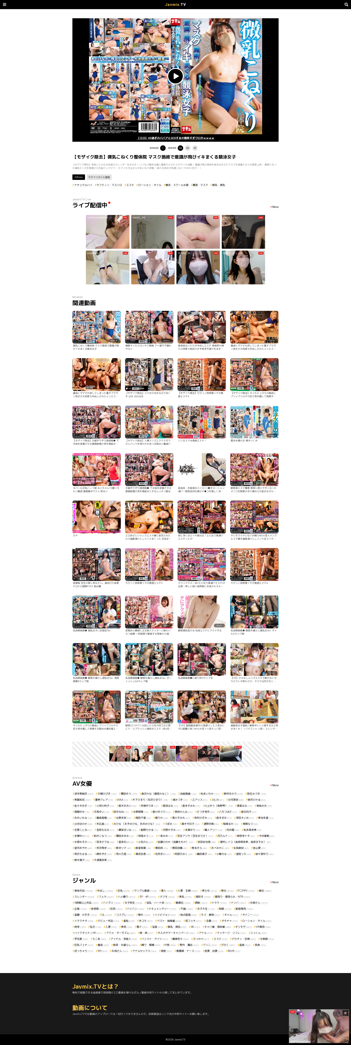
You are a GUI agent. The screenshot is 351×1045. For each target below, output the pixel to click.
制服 (225, 908)
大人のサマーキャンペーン (176, 933)
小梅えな (224, 854)
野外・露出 (189, 945)
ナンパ (238, 902)
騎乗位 (183, 902)
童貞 (103, 945)
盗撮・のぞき (85, 914)
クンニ (210, 945)
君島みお (264, 805)
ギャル (231, 914)
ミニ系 (99, 939)
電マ (142, 926)
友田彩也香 (207, 842)
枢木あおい (128, 805)
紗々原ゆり (264, 854)
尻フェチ (193, 920)
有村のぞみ (203, 817)
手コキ (146, 920)
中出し (105, 890)
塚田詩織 (180, 848)
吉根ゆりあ (150, 805)
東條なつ (250, 823)
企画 (80, 908)
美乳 (185, 896)
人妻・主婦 (188, 890)
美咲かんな (184, 811)
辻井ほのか (83, 823)
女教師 (267, 939)
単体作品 (83, 890)
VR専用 (263, 926)
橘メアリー (213, 830)
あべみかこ (220, 848)
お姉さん (259, 902)
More (275, 207)
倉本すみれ (191, 805)
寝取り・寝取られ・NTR (232, 896)
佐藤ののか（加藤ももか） (176, 842)
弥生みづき (256, 793)
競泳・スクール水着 (176, 185)
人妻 (111, 926)
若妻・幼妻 (214, 951)
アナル (206, 933)
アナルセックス (144, 951)
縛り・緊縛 (151, 945)
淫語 (157, 926)
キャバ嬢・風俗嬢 (217, 926)
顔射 (201, 902)
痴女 (265, 890)
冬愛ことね (83, 830)
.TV (175, 4)
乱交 (95, 926)
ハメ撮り (126, 896)
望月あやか (83, 848)
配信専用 (244, 908)
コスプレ (125, 914)
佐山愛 (259, 848)
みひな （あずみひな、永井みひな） (137, 823)
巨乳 (124, 890)
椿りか (161, 817)
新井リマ (123, 848)
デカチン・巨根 (244, 939)
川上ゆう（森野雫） (219, 805)
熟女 (227, 890)
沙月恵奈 (236, 799)
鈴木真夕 (82, 860)
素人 (167, 890)
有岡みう (146, 836)
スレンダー (84, 896)
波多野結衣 (83, 793)
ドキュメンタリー (162, 908)
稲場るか (231, 823)
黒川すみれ (181, 817)
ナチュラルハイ (83, 185)
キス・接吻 (210, 914)
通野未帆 (211, 823)
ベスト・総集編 (169, 920)
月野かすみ (172, 830)
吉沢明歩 (104, 848)
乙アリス (199, 799)
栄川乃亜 (123, 854)
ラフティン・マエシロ (109, 185)
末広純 (103, 823)
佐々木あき (83, 805)
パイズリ (111, 902)
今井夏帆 (266, 836)
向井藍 (233, 830)
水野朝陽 (140, 811)
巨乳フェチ (83, 945)
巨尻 (116, 908)
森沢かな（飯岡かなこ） (158, 793)
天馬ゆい (101, 811)
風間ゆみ (82, 811)
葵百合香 (143, 854)
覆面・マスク (200, 185)
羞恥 (129, 920)
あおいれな (83, 817)
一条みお (165, 836)
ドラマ (219, 902)
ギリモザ (243, 926)
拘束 (80, 926)
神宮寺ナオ (246, 836)
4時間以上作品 (86, 902)
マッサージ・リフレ (231, 933)
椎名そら (199, 848)
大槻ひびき (107, 793)
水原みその (83, 842)
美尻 (126, 926)
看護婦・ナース (188, 951)
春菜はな (244, 805)
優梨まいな (128, 830)
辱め (144, 914)
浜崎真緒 (188, 793)
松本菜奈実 (253, 830)
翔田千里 (143, 817)
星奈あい (126, 842)
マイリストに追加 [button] (100, 177)
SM (102, 951)
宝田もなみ (105, 830)
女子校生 (133, 902)
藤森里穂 (104, 817)
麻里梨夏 (143, 848)
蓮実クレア (104, 799)
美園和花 (82, 799)
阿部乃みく (184, 854)
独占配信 (188, 914)
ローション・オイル (149, 185)
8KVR (234, 951)
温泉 (245, 945)
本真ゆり (192, 830)
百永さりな (105, 842)
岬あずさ (104, 854)
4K (195, 926)
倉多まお (224, 817)
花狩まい (163, 854)
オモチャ (230, 920)
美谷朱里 (265, 817)
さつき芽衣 (206, 811)
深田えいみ (245, 817)
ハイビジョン (165, 914)
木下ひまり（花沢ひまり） (150, 799)
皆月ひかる (257, 799)
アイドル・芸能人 (124, 939)
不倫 (187, 908)
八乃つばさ (228, 811)
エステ (130, 185)
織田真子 (204, 854)
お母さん (120, 951)
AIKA (122, 799)
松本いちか (210, 793)
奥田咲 (161, 848)
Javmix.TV (179, 1039)
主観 (211, 920)
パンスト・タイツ (154, 939)
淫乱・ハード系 (159, 902)
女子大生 (206, 908)
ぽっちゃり (83, 951)
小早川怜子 (105, 805)
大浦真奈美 (103, 860)
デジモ (167, 896)
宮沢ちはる (83, 854)
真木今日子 (190, 823)
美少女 (209, 890)
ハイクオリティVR (88, 933)
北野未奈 (123, 817)
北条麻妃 (241, 848)
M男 (170, 945)
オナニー (250, 914)
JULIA (218, 799)
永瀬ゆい (82, 836)
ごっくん (258, 933)
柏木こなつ (103, 836)
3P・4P (148, 896)
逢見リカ (243, 854)
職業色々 (180, 939)
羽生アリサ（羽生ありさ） (195, 836)
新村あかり (233, 793)
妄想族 (98, 908)
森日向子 (248, 811)
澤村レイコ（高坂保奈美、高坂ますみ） (245, 842)
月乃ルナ (225, 836)
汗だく (228, 945)
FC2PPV (246, 890)
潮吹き (203, 896)
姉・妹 (147, 933)
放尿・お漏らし (125, 945)
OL (106, 914)
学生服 (81, 939)
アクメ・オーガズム (120, 933)
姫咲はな (170, 805)
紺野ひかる (150, 830)
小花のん (146, 842)
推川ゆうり (162, 811)
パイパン (135, 908)
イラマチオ (83, 920)
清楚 (166, 951)
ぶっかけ (201, 939)
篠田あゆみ (125, 836)
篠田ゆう (129, 793)
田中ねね (121, 811)
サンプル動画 (145, 890)
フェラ (106, 896)
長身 (260, 945)
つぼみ (171, 823)
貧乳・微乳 (218, 185)
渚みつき (180, 799)
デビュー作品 (108, 920)
